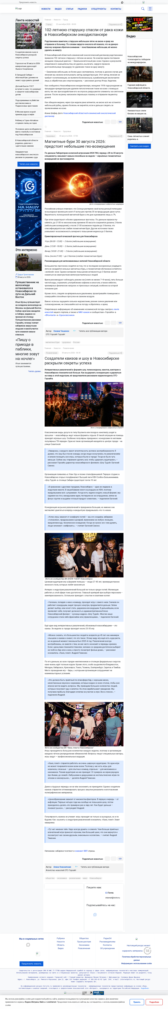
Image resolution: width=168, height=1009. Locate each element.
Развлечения (68, 348)
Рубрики (61, 938)
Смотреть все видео (139, 146)
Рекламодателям (107, 942)
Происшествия (84, 942)
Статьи (69, 9)
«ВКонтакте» (50, 315)
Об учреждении (107, 948)
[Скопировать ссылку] (120, 122)
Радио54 (82, 9)
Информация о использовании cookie (136, 963)
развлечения (74, 878)
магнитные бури (52, 342)
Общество (84, 938)
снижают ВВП (81, 851)
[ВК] (107, 122)
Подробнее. (144, 988)
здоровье (66, 342)
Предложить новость (28, 2)
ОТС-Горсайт (70, 870)
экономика (62, 878)
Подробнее (154, 1002)
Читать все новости (28, 164)
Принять (136, 1002)
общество (50, 878)
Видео (58, 9)
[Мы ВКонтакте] (28, 207)
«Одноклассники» (66, 315)
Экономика (84, 945)
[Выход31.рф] (139, 24)
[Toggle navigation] (150, 9)
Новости (45, 9)
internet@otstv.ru (112, 898)
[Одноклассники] (114, 122)
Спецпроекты (98, 9)
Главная (48, 20)
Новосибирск (95, 878)
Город (65, 20)
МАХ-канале (84, 312)
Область (60, 945)
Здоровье (67, 131)
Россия (76, 342)
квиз (85, 878)
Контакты (116, 9)
